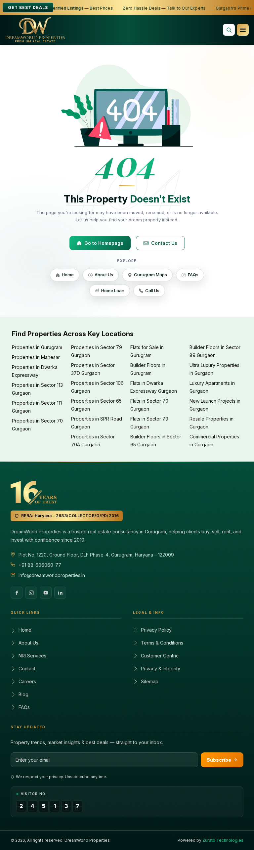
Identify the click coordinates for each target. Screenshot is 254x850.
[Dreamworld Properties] (35, 30)
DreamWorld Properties (87, 840)
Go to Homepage (103, 243)
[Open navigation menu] (243, 30)
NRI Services (32, 655)
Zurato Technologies (222, 840)
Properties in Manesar (36, 357)
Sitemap (149, 681)
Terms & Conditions (162, 643)
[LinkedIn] (60, 593)
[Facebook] (16, 593)
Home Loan (112, 290)
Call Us (152, 290)
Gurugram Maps (150, 274)
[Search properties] (229, 30)
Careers (27, 681)
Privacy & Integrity (160, 668)
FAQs (193, 274)
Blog (23, 694)
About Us (104, 274)
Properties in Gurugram (37, 347)
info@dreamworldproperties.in (52, 575)
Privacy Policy (156, 630)
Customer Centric (160, 655)
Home (68, 274)
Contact (27, 668)
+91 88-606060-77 (40, 565)
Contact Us (164, 243)
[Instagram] (31, 593)
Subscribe (219, 760)
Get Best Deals (28, 7)
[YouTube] (46, 593)
